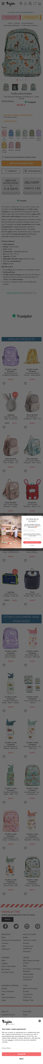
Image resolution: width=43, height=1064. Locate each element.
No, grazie (32, 545)
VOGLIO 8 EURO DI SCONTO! (32, 542)
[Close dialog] (42, 517)
